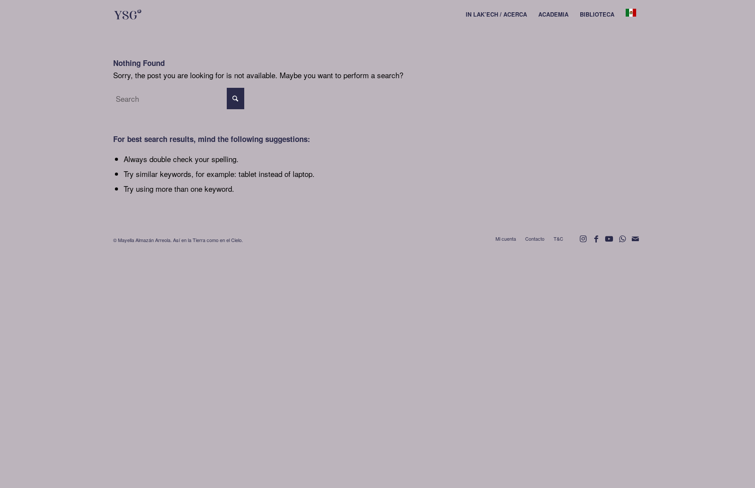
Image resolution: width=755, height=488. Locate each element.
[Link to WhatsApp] (622, 242)
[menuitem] (496, 14)
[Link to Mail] (635, 242)
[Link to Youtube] (609, 242)
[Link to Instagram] (582, 242)
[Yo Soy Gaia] (144, 14)
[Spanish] (631, 14)
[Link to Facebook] (596, 242)
